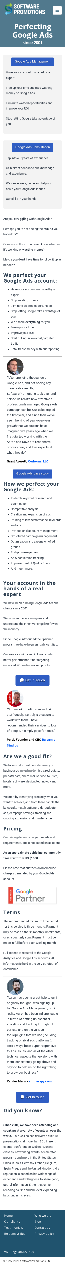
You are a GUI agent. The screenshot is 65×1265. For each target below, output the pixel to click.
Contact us (42, 1228)
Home (8, 1216)
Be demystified (15, 1234)
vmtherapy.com (40, 1081)
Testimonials (13, 1228)
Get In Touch (35, 680)
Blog (37, 1222)
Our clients (12, 1222)
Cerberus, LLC (38, 461)
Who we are (42, 1216)
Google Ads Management (32, 61)
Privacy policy (44, 1234)
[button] (57, 10)
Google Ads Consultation (32, 147)
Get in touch (35, 1097)
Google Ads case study (32, 473)
